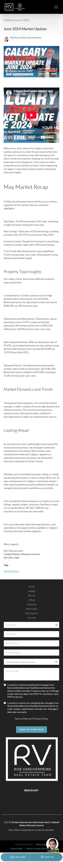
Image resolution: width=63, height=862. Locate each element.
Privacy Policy (40, 718)
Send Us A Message (31, 729)
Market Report (11, 571)
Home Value (31, 609)
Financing (31, 604)
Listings (31, 591)
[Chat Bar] (31, 857)
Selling (31, 600)
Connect (31, 618)
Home (31, 586)
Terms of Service (23, 718)
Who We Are (31, 613)
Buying (31, 595)
